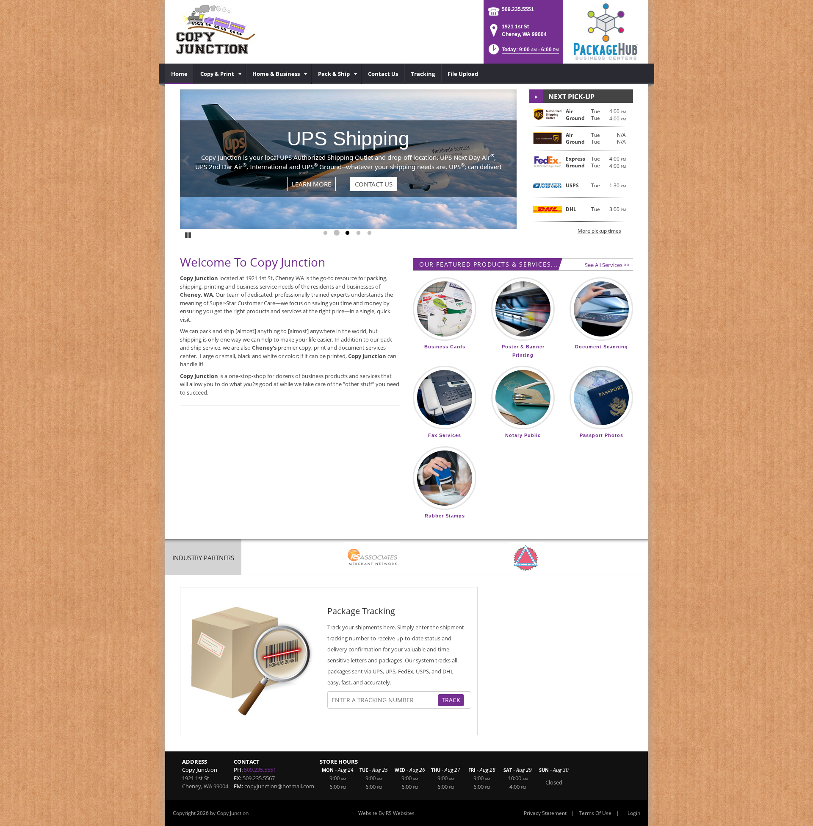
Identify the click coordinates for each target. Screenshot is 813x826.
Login (634, 813)
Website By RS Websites (386, 813)
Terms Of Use (595, 813)
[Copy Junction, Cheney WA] (216, 31)
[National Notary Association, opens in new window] (526, 558)
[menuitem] (179, 74)
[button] (523, 52)
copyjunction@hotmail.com (279, 786)
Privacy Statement (545, 813)
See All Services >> (607, 265)
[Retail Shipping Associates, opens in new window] (372, 558)
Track (451, 700)
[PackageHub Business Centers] (605, 31)
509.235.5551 (518, 9)
